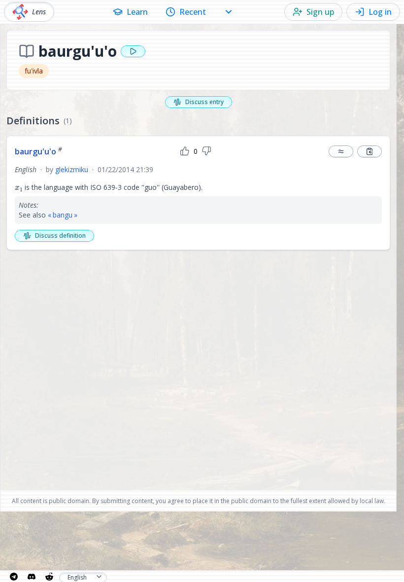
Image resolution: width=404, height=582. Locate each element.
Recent (192, 11)
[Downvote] (206, 151)
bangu (62, 214)
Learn (137, 11)
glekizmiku (71, 169)
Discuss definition (60, 235)
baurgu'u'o (38, 151)
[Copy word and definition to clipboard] (369, 151)
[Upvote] (185, 151)
